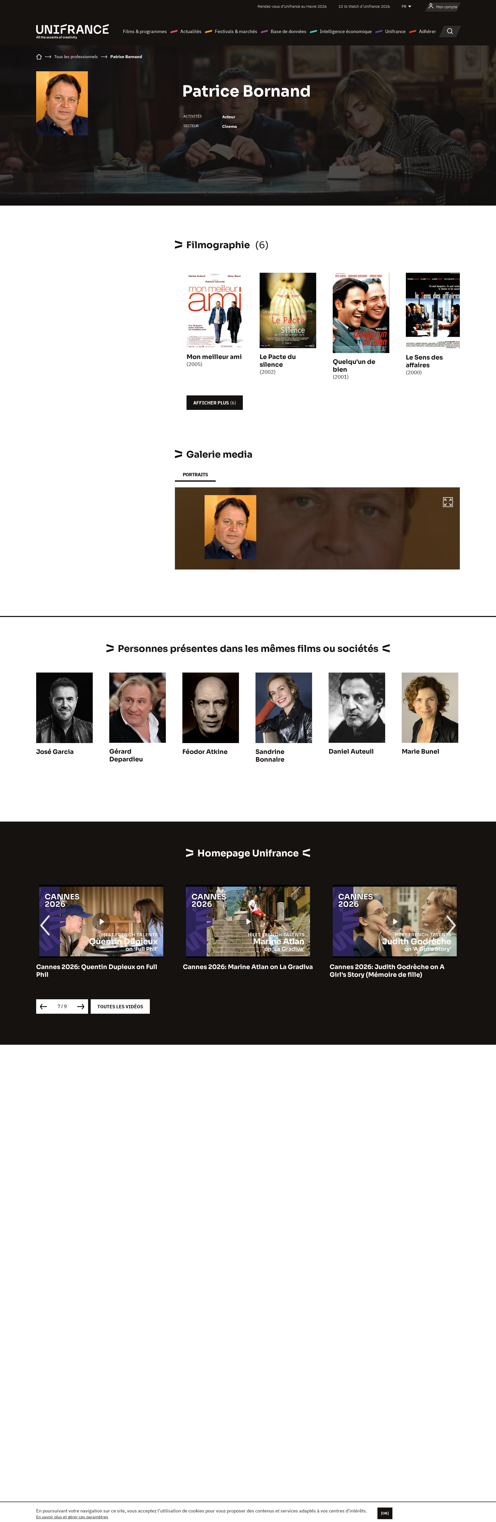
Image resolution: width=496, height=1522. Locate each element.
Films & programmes (145, 31)
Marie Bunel (420, 751)
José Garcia (55, 752)
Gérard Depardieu (126, 755)
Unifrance (395, 31)
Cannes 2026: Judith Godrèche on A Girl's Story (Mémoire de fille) (240, 971)
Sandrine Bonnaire (269, 755)
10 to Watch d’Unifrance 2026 (364, 6)
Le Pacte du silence (278, 361)
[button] (448, 503)
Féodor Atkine (205, 752)
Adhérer (427, 31)
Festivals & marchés (236, 31)
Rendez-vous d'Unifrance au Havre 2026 (292, 6)
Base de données (288, 31)
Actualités (191, 31)
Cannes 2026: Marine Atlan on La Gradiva (101, 967)
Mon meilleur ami (214, 357)
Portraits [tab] (195, 475)
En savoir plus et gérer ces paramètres (72, 1516)
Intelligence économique (346, 31)
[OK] (385, 1513)
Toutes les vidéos (120, 1007)
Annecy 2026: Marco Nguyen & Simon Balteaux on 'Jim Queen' (390, 971)
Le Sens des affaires (424, 361)
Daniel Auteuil (351, 751)
